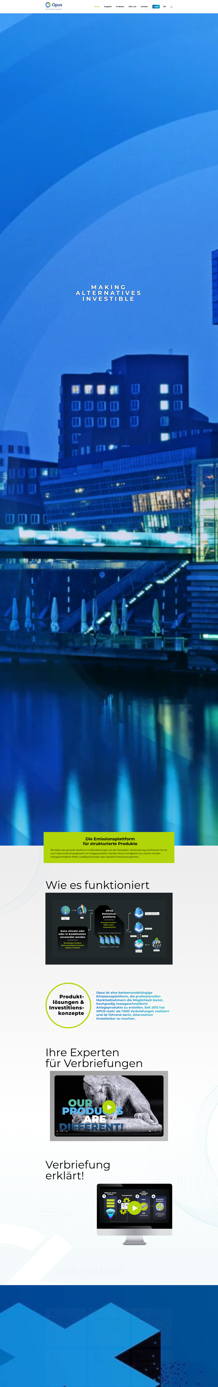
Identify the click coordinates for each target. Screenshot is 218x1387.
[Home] (53, 6)
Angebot (107, 7)
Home (97, 7)
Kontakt (144, 7)
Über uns (132, 7)
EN (164, 7)
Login (156, 7)
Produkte (120, 7)
